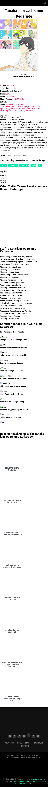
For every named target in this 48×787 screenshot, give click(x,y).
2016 (8, 94)
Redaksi (27, 743)
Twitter (3, 165)
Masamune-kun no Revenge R (12, 501)
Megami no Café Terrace (12, 598)
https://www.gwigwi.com (34, 779)
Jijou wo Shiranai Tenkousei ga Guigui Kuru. (12, 699)
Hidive (33, 165)
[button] (24, 175)
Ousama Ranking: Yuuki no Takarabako (12, 534)
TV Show (10, 85)
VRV (40, 165)
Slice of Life (18, 105)
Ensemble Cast (35, 106)
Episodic (4, 108)
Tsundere (29, 110)
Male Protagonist (34, 108)
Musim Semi (11, 96)
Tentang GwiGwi (9, 743)
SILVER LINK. (19, 99)
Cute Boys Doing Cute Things (14, 106)
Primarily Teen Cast (9, 110)
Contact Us (25, 746)
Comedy (9, 105)
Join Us (19, 743)
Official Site (13, 165)
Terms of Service (38, 743)
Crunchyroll (24, 165)
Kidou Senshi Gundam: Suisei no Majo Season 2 (12, 664)
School (21, 110)
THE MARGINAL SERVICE (12, 469)
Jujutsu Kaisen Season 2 (12, 631)
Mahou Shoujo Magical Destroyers (12, 566)
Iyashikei (12, 108)
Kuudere (21, 108)
